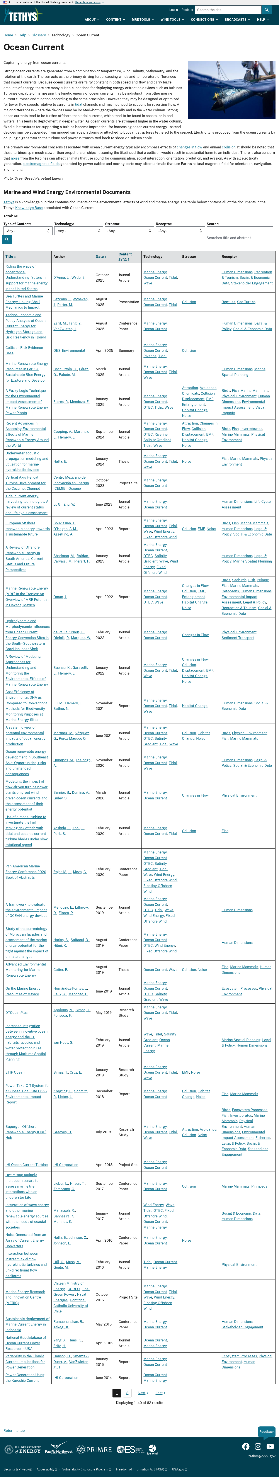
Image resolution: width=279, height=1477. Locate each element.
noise (15, 158)
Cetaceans (230, 591)
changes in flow (189, 147)
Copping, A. (62, 432)
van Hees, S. (63, 1042)
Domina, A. (80, 792)
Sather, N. (61, 709)
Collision (189, 302)
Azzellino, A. (63, 534)
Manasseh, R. (64, 1210)
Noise (186, 416)
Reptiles (228, 302)
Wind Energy (164, 531)
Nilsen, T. (77, 1183)
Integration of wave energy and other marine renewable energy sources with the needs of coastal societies (27, 1216)
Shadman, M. (64, 556)
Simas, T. (82, 1010)
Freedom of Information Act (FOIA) (140, 1469)
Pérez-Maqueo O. (72, 738)
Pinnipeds (259, 1186)
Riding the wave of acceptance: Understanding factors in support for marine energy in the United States (26, 277)
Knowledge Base (29, 208)
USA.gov (178, 1469)
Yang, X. (60, 1340)
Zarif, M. (60, 323)
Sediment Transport (238, 638)
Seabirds (239, 580)
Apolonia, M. (63, 1010)
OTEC (148, 407)
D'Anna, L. (61, 277)
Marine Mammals (254, 391)
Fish (235, 391)
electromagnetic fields (41, 164)
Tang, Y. (75, 323)
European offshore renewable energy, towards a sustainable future (27, 528)
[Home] (23, 14)
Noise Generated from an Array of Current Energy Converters (25, 1240)
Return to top (14, 1431)
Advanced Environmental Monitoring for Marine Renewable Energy (25, 969)
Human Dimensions (237, 272)
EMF (209, 399)
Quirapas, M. (63, 760)
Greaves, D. (62, 1132)
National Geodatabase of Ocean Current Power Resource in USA (25, 1343)
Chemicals (190, 393)
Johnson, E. (62, 1243)
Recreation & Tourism (239, 608)
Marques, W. (81, 638)
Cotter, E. (60, 970)
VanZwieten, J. (64, 329)
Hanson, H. (62, 1356)
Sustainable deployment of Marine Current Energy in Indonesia (27, 1324)
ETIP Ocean (14, 1072)
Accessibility (45, 1469)
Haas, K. (75, 1340)
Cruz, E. (76, 1072)
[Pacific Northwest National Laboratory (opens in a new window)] (57, 1450)
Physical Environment (239, 396)
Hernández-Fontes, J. (70, 988)
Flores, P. (60, 402)
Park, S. (59, 834)
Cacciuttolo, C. (65, 369)
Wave (147, 283)
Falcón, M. (67, 375)
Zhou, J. (78, 828)
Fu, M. (58, 703)
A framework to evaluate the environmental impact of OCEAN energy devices (26, 910)
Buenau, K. (62, 668)
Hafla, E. (60, 461)
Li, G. (57, 504)
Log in (173, 9)
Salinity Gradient (157, 440)
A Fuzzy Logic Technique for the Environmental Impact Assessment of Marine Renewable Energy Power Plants (26, 402)
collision (228, 147)
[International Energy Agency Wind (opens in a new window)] (152, 1450)
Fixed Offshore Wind (160, 537)
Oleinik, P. (61, 638)
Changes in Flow (195, 586)
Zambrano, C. (64, 1189)
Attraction (190, 388)
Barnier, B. (61, 792)
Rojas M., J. (62, 872)
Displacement (193, 399)
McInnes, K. (62, 1222)
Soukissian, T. (64, 523)
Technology (63, 224)
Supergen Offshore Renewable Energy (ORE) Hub (25, 1132)
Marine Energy (155, 272)
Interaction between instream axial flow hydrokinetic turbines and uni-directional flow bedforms (26, 1264)
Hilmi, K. (60, 945)
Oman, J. (60, 597)
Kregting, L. (62, 1091)
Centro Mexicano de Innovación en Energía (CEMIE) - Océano (71, 483)
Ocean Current (155, 277)
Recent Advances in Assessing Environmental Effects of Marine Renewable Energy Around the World (27, 434)
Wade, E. (78, 277)
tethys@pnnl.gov (262, 1456)
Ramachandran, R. (68, 1322)
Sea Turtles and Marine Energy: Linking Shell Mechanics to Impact (24, 301)
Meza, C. (80, 872)
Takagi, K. (61, 1327)
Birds (226, 391)
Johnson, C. (78, 1238)
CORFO (74, 1289)
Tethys (8, 202)
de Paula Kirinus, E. (69, 632)
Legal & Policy (254, 602)
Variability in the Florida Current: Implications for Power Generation (25, 1361)
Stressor (112, 224)
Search (212, 224)
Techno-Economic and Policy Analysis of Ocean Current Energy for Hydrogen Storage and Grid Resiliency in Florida (25, 326)
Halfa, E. (60, 1238)
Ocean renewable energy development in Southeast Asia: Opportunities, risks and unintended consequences (26, 763)
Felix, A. (60, 994)
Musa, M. (73, 1262)
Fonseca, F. (62, 1015)
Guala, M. (61, 1267)
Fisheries (262, 1138)
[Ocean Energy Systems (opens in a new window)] (131, 1450)
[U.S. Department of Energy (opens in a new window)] (22, 1450)
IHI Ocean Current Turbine (26, 1165)
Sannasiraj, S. (64, 1216)
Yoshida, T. (62, 828)
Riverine (150, 356)
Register (187, 9)
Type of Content (16, 224)
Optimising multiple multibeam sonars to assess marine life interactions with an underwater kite (21, 1186)
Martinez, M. (63, 733)
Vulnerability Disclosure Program (85, 1469)
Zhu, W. (69, 504)
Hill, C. (58, 1262)
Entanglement (193, 405)
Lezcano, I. (62, 299)
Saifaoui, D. (80, 940)
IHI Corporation (65, 1165)
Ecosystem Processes (239, 988)
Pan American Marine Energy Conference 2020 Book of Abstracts (25, 871)
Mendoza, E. (80, 402)
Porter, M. (65, 305)
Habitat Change (195, 410)
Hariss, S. (61, 940)
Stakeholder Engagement (252, 283)
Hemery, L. (66, 437)
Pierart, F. (82, 561)
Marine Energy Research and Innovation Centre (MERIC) (25, 1297)
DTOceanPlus (16, 1013)
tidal (78, 104)
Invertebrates (251, 429)
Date (100, 257)
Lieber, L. (65, 1097)
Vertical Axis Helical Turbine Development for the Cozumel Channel (25, 483)
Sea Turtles (246, 302)
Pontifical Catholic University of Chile (70, 1305)
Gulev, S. (60, 798)
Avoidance (208, 388)
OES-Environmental (69, 350)
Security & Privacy (16, 1469)
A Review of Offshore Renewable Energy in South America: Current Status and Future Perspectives (24, 558)
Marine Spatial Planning (252, 561)
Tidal (173, 277)
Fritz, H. (59, 1346)
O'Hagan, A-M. (65, 529)
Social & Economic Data (252, 329)
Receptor (163, 224)
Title (9, 257)
